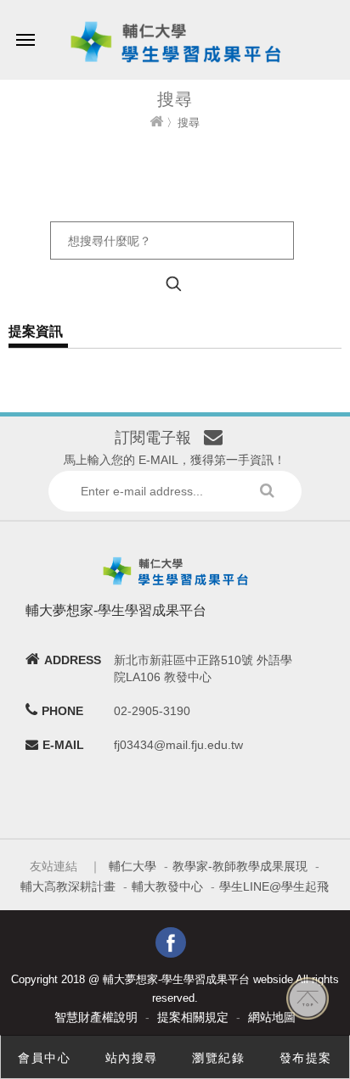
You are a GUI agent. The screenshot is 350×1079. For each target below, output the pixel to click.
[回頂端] (307, 997)
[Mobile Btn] (25, 27)
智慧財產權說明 (96, 1017)
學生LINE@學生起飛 (274, 886)
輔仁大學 (132, 866)
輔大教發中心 (167, 886)
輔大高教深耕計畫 (68, 886)
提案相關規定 (193, 1017)
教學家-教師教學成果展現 (240, 866)
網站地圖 (272, 1017)
